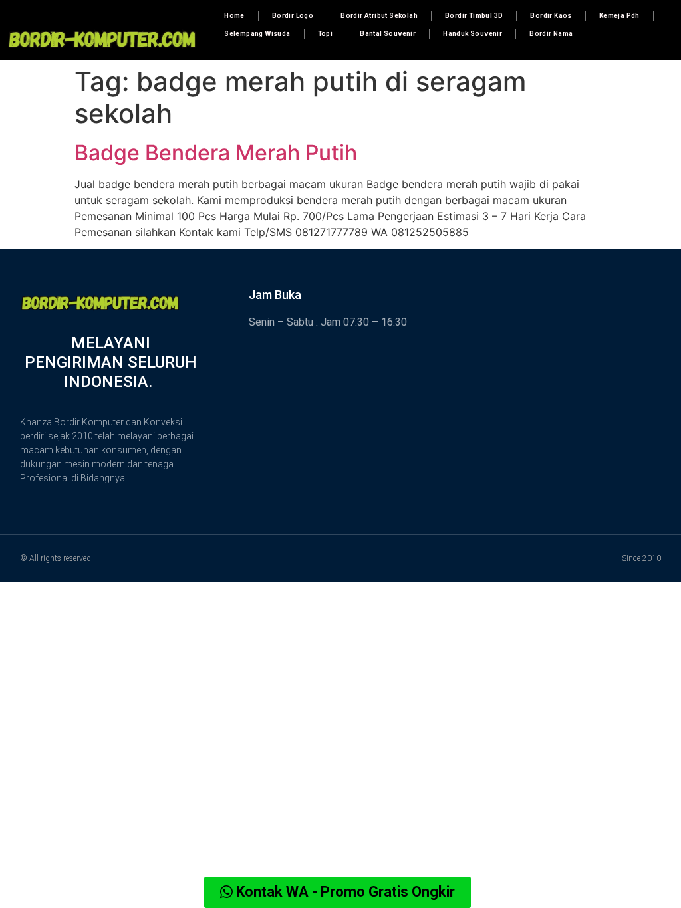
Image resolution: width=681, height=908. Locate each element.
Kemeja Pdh (619, 15)
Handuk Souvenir (472, 33)
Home (234, 15)
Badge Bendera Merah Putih (215, 153)
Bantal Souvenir (388, 33)
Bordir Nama (551, 33)
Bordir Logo (292, 15)
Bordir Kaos (550, 15)
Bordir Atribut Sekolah (379, 15)
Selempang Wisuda (257, 33)
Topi (325, 33)
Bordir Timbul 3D (474, 15)
